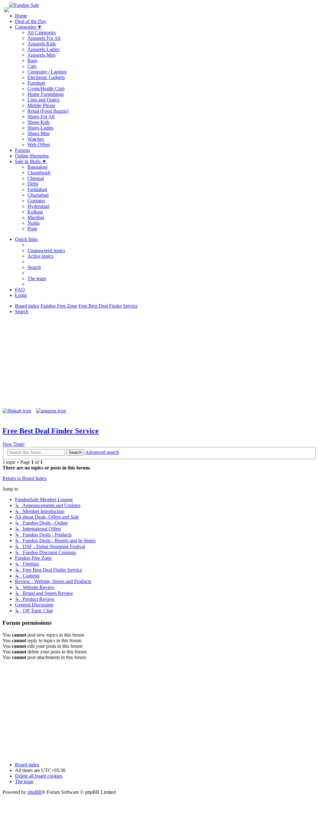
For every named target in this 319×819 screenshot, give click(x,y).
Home (21, 15)
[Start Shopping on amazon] (51, 410)
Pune (32, 228)
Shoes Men (38, 133)
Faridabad (37, 189)
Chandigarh (38, 172)
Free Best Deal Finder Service (50, 431)
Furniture (36, 83)
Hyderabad (38, 206)
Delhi (32, 183)
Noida (33, 223)
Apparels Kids (41, 43)
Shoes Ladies (40, 127)
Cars (31, 66)
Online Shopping (32, 155)
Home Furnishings (45, 94)
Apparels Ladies (43, 49)
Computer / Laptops (47, 71)
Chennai (35, 178)
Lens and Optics (43, 99)
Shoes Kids (38, 122)
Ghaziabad (38, 195)
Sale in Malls (31, 161)
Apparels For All (43, 38)
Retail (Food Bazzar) (48, 111)
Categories (28, 27)
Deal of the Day (30, 21)
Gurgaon (36, 200)
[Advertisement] (159, 364)
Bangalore (37, 167)
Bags (32, 60)
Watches (35, 139)
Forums (22, 150)
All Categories (41, 32)
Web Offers (38, 144)
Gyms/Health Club (45, 88)
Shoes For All (41, 116)
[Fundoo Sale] (24, 5)
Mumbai (35, 217)
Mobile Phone (41, 105)
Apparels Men (41, 55)
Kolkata (35, 211)
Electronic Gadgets (46, 77)
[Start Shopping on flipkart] (16, 410)
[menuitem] (46, 250)
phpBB (34, 792)
